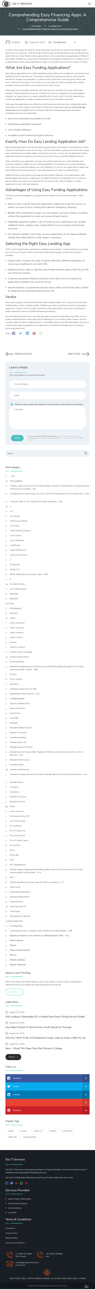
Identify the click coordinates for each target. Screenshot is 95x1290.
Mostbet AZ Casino (18, 732)
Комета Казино (17, 940)
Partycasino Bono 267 (20, 816)
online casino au (17, 811)
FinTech (13, 674)
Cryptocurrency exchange (21, 652)
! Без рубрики (16, 481)
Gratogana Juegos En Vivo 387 (23, 689)
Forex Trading (16, 679)
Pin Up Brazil (16, 826)
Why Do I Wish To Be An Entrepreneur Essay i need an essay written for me (45, 1037)
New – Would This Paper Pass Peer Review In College (33, 1048)
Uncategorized (59, 42)
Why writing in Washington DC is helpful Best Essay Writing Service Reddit (45, 1016)
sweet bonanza (16, 901)
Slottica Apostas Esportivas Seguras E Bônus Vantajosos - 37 (37, 882)
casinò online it (16, 637)
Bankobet (14, 593)
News (12, 806)
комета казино (30, 1137)
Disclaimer (10, 1228)
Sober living (15, 887)
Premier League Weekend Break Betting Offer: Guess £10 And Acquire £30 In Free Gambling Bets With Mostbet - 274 (46, 871)
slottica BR (12, 1137)
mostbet (52, 1131)
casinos (13, 642)
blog (12, 603)
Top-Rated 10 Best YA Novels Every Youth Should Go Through (38, 1027)
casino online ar (17, 632)
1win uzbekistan (17, 540)
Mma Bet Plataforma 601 (21, 727)
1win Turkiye (16, 535)
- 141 (12, 476)
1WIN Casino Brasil (19, 521)
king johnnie (15, 713)
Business (14, 613)
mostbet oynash (17, 764)
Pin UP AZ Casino (18, 821)
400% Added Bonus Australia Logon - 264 (29, 574)
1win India (14, 525)
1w (11, 511)
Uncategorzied (16, 926)
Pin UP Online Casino (19, 840)
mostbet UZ (68, 1131)
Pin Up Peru (15, 845)
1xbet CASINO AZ (18, 550)
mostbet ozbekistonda (20, 769)
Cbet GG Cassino (17, 647)
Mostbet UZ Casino (18, 796)
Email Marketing (17, 661)
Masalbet (14, 723)
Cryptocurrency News (19, 656)
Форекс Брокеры (18, 959)
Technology (15, 911)
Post (12, 859)
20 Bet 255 (15, 564)
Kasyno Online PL (18, 708)
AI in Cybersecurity (18, 589)
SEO (12, 877)
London (23, 1131)
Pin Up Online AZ (17, 835)
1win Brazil (15, 516)
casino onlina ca (17, 627)
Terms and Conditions (15, 1242)
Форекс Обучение (18, 964)
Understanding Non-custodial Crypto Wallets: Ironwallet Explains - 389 (41, 930)
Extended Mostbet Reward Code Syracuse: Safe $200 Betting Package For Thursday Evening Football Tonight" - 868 (46, 668)
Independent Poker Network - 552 (25, 693)
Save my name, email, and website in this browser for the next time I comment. (49, 404)
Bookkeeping (16, 608)
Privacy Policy (11, 1233)
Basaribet (14, 598)
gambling (14, 684)
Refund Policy (11, 1238)
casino (13, 618)
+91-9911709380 (54, 1253)
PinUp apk (14, 855)
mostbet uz (15, 792)
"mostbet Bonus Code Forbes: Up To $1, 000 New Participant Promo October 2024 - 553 (49, 493)
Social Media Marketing (20, 892)
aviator (11, 1131)
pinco (12, 850)
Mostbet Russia (17, 782)
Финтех (13, 955)
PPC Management (18, 864)
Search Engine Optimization (19, 1199)
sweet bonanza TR (18, 906)
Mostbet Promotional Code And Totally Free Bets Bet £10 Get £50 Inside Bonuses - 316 (48, 774)
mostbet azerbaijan (18, 737)
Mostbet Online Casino (20, 759)
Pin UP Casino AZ (18, 830)
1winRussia (15, 545)
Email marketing (14, 1208)
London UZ (38, 1131)
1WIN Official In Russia (20, 530)
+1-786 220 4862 (23, 1253)
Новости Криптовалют (20, 950)
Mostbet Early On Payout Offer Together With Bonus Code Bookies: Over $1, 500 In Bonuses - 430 (46, 753)
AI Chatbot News (17, 584)
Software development (20, 896)
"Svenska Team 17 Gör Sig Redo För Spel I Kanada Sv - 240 (36, 501)
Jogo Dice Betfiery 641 (20, 703)
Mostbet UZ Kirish (18, 801)
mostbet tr (14, 787)
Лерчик (13, 945)
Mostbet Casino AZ (18, 742)
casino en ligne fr (17, 622)
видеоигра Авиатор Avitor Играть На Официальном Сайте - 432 (40, 935)
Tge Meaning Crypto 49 (20, 916)
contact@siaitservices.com (27, 1262)
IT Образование (17, 698)
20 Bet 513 (15, 569)
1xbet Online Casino (19, 555)
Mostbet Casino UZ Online (21, 747)
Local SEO (14, 718)
